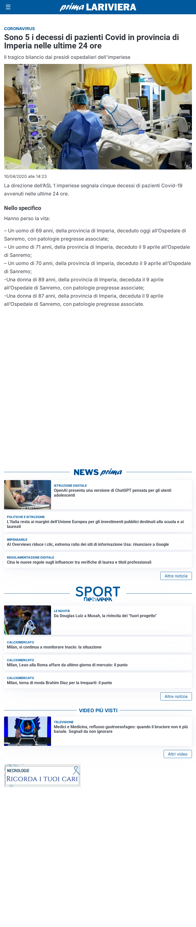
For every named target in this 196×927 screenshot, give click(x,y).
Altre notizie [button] (176, 575)
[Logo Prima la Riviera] (98, 7)
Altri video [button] (178, 754)
